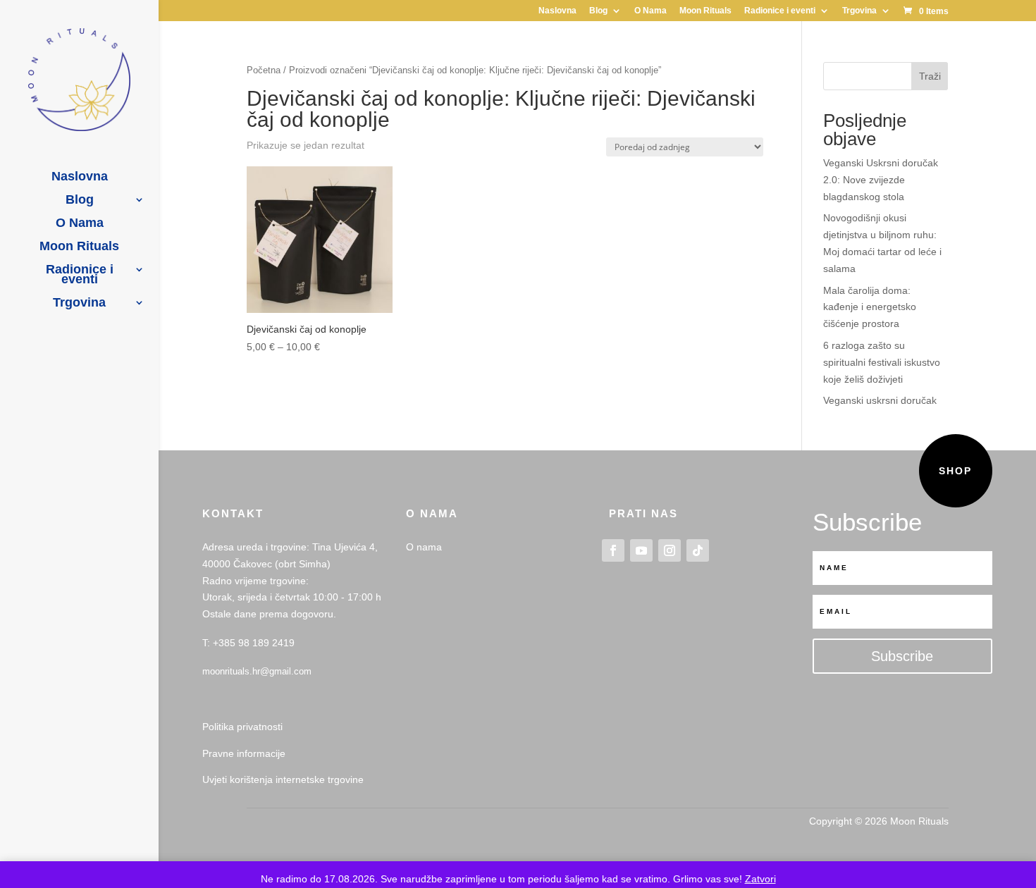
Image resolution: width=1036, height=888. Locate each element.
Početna (263, 70)
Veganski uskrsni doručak (880, 400)
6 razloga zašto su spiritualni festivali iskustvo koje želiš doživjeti (881, 362)
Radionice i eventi (779, 11)
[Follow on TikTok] (697, 550)
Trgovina (859, 11)
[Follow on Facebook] (613, 550)
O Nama (650, 11)
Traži (930, 76)
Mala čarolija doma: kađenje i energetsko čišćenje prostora (869, 307)
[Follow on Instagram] (669, 550)
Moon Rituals (705, 11)
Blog (598, 11)
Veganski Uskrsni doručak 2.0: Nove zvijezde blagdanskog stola (880, 179)
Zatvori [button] (760, 878)
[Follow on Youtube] (641, 550)
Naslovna (557, 11)
